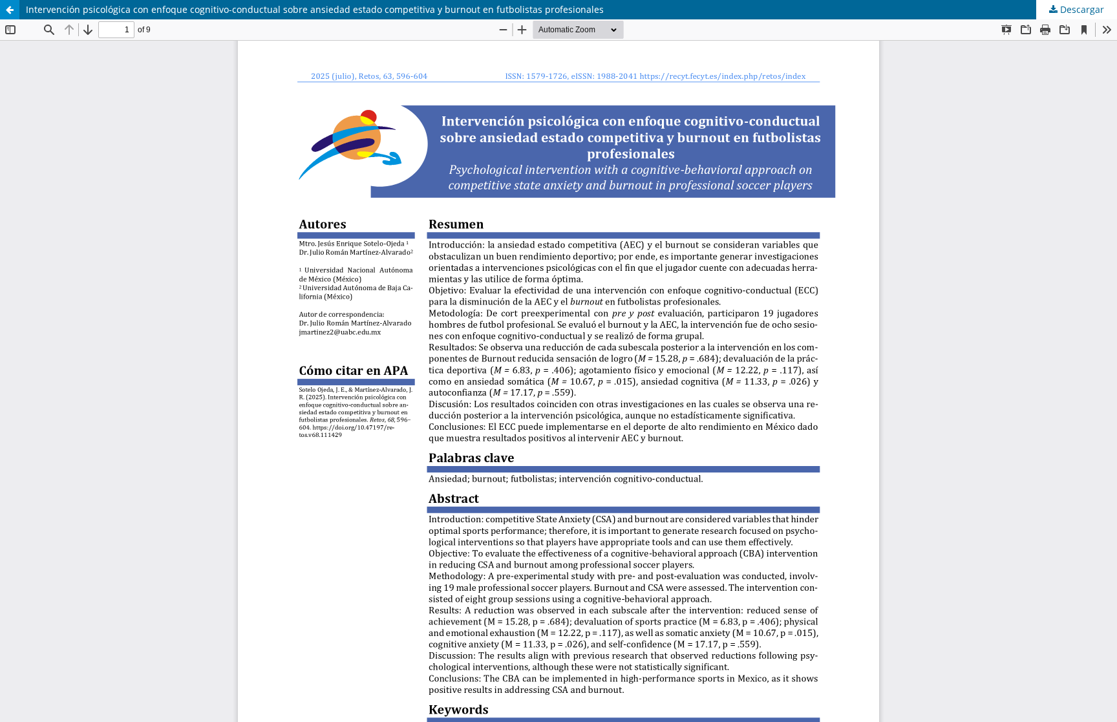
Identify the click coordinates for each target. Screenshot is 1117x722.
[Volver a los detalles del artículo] (9, 9)
